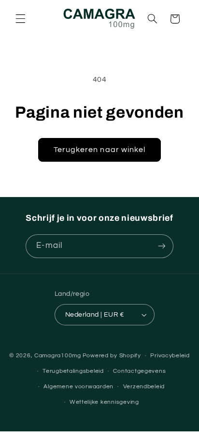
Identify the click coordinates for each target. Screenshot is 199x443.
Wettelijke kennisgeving (104, 402)
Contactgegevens (139, 371)
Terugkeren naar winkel (99, 149)
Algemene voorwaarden (78, 386)
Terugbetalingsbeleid (73, 371)
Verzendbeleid (144, 386)
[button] (20, 19)
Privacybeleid (170, 355)
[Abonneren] (161, 246)
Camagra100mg (57, 355)
